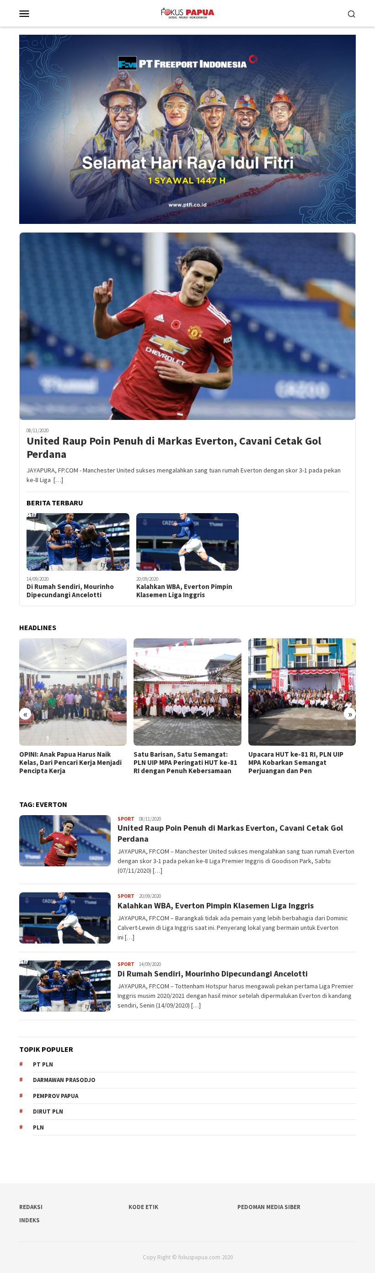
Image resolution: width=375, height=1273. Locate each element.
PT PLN (43, 1064)
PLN (38, 1127)
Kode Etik (143, 1207)
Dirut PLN (48, 1111)
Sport (126, 819)
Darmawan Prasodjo (64, 1080)
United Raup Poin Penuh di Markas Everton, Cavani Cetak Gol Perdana (174, 448)
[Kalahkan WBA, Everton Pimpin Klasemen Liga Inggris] (187, 542)
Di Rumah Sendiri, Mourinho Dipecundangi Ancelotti (70, 591)
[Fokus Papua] (187, 12)
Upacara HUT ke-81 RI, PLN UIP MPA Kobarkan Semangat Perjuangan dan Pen (181, 762)
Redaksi (31, 1207)
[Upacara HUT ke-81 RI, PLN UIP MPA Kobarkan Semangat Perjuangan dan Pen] (187, 692)
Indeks (29, 1220)
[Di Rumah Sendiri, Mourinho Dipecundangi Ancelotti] (78, 542)
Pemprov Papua (55, 1096)
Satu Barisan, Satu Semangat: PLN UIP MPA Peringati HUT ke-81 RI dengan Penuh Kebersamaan (71, 762)
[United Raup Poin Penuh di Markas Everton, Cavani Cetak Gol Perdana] (187, 326)
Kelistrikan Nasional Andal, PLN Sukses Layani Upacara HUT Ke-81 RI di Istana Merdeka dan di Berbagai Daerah (301, 766)
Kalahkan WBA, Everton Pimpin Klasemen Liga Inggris (184, 591)
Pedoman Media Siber (268, 1207)
